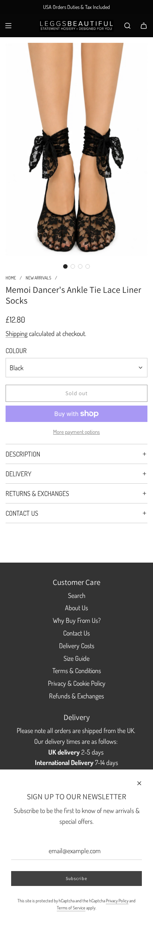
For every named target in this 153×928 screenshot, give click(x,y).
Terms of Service (71, 908)
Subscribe (76, 878)
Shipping (16, 333)
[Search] (127, 25)
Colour (16, 350)
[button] (65, 266)
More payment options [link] (76, 431)
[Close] (139, 783)
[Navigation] (8, 25)
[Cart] (144, 25)
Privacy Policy (117, 900)
